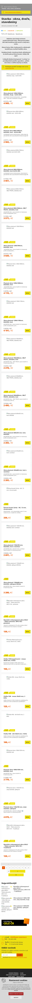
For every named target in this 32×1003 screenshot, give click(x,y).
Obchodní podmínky (12, 975)
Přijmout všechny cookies (16, 993)
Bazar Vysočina (8, 7)
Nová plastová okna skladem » (13, 12)
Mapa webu (11, 976)
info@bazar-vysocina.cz (18, 937)
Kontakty (23, 975)
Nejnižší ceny (11, 34)
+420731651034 (9, 68)
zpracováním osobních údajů (18, 957)
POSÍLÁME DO (8, 922)
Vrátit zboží (20, 976)
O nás (21, 973)
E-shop (15, 7)
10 (8, 871)
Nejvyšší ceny (19, 34)
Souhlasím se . (15, 957)
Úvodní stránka (13, 973)
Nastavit (16, 997)
